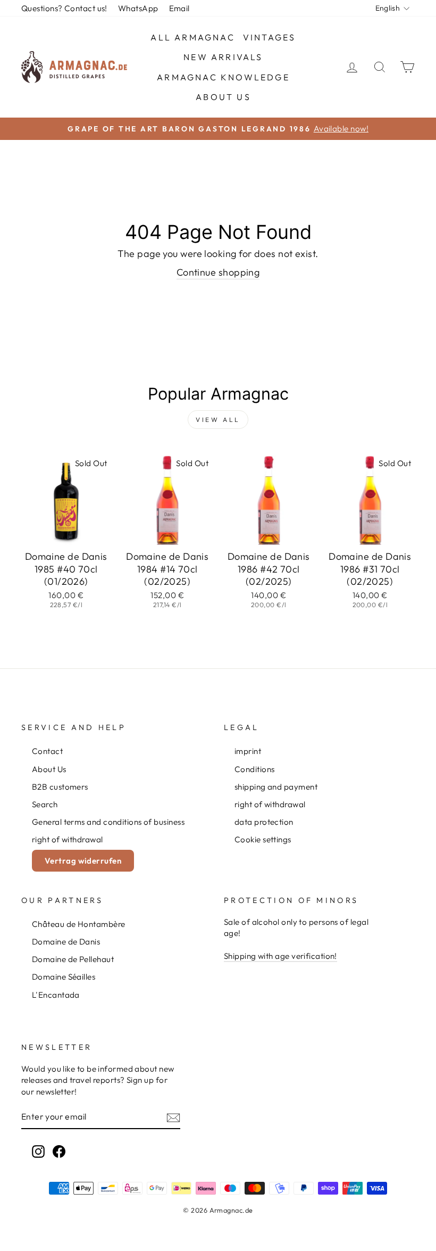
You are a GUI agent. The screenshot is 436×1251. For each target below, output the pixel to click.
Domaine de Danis (66, 942)
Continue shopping (218, 272)
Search (45, 804)
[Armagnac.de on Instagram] (38, 1151)
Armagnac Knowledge (223, 77)
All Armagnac (192, 37)
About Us (223, 97)
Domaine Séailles (63, 977)
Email (179, 8)
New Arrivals (223, 57)
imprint (247, 751)
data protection (264, 822)
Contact (47, 751)
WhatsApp (138, 8)
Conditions (254, 769)
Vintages (269, 37)
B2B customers (60, 787)
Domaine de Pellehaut (73, 959)
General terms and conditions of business (108, 822)
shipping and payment (275, 787)
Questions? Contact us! (64, 8)
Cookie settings (262, 839)
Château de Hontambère (78, 924)
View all (218, 420)
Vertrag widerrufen (83, 861)
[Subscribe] (173, 1117)
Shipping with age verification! (280, 956)
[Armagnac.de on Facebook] (59, 1151)
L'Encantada (56, 995)
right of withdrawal (67, 839)
